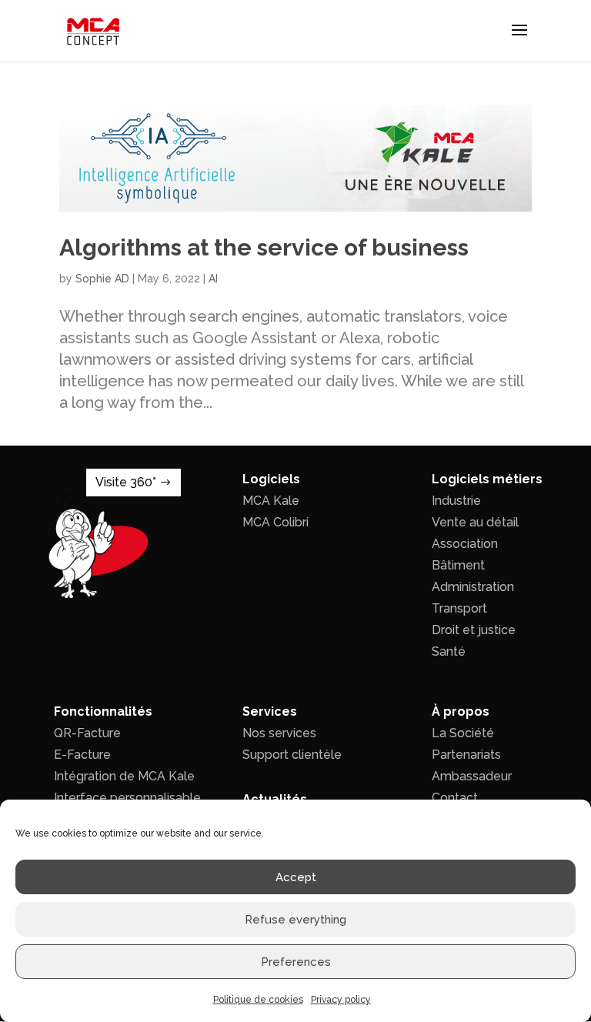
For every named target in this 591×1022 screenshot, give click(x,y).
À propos (460, 711)
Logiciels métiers (487, 479)
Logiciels (271, 479)
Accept (295, 877)
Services (269, 711)
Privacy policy (341, 999)
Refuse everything (295, 920)
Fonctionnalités (103, 711)
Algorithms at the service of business (264, 247)
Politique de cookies (258, 999)
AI (213, 278)
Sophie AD (102, 278)
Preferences (296, 962)
